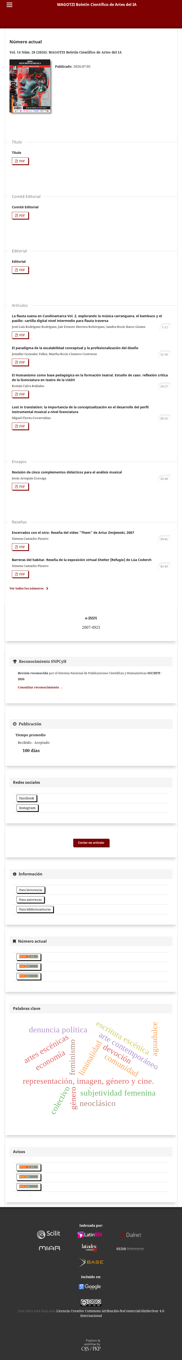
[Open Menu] (9, 4)
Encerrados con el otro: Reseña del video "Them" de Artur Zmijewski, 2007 (73, 532)
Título (16, 152)
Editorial (19, 261)
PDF (21, 161)
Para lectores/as (30, 890)
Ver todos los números (26, 588)
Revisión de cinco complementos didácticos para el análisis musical (67, 472)
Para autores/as (30, 899)
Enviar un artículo (91, 843)
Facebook (26, 798)
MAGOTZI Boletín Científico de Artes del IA (96, 4)
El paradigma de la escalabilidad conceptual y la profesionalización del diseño (75, 348)
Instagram (27, 808)
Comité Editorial (25, 207)
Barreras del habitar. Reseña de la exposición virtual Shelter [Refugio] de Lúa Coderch (81, 559)
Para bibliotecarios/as (35, 909)
